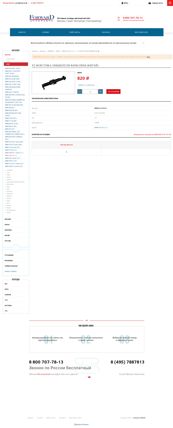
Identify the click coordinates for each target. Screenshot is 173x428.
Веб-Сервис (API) (141, 32)
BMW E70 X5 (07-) (11, 118)
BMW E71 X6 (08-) (11, 121)
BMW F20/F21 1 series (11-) (14, 153)
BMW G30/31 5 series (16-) (14, 166)
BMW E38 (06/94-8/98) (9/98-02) (12, 88)
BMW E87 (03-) (10, 129)
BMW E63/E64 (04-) (11, 110)
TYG (6, 300)
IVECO (8, 177)
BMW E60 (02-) (10, 108)
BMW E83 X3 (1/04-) (11, 123)
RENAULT (9, 196)
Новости (21, 32)
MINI (8, 187)
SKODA (8, 205)
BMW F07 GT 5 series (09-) (13, 144)
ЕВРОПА (7, 55)
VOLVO (8, 212)
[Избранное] (170, 5)
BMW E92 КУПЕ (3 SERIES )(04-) (14, 138)
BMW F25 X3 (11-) (11, 155)
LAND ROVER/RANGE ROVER (15, 182)
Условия (45, 32)
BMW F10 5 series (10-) (12, 147)
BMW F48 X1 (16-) (11, 161)
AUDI (8, 61)
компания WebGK (139, 418)
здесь (148, 57)
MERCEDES (10, 184)
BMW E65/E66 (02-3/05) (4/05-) (13, 114)
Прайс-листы (74, 32)
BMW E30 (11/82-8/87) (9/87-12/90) (12, 72)
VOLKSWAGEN (10, 210)
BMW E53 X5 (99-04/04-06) (14, 105)
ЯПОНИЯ (8, 219)
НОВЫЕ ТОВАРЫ (11, 271)
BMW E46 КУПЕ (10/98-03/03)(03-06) (15, 96)
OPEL (8, 189)
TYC (6, 311)
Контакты (106, 32)
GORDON (8, 295)
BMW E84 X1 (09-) (11, 126)
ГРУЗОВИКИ (9, 255)
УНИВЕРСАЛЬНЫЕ (11, 266)
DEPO (6, 289)
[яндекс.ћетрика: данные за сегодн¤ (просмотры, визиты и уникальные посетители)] (81, 424)
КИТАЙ (7, 235)
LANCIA (9, 179)
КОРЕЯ (7, 224)
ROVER (8, 198)
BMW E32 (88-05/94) (12, 76)
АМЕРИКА (8, 230)
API (6, 284)
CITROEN (9, 170)
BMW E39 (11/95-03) (12, 92)
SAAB (8, 201)
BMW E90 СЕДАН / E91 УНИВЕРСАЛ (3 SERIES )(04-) (14, 133)
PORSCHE (9, 194)
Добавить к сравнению (86, 85)
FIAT (8, 172)
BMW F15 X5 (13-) (11, 150)
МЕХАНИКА (9, 260)
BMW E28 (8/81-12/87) (12, 68)
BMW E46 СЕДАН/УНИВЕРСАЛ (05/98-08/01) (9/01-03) (15, 101)
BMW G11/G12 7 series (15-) (14, 163)
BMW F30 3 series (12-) (12, 158)
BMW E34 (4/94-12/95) (12, 81)
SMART (8, 208)
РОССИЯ (8, 241)
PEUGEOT (9, 191)
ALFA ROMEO (10, 59)
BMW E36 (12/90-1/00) (12, 84)
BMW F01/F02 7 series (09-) (14, 142)
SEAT (8, 203)
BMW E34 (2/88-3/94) (12, 79)
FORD (8, 175)
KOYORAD (8, 305)
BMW (8, 64)
